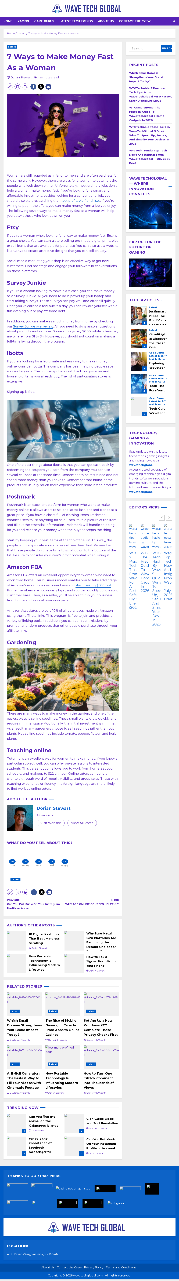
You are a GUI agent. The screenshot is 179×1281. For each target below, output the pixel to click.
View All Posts (82, 823)
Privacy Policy (93, 1267)
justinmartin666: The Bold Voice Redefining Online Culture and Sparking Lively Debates (139, 315)
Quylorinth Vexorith (20, 1040)
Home (7, 21)
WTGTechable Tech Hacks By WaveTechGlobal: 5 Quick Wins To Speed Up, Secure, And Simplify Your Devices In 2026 (149, 135)
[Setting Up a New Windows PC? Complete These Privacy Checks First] (101, 1004)
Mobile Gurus (157, 359)
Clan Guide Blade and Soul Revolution (74, 1123)
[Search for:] (145, 48)
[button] (174, 21)
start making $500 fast (93, 585)
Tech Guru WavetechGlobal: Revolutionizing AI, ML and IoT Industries (139, 406)
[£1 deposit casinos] (43, 1189)
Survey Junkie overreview (33, 326)
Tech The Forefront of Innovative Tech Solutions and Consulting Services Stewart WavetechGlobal (139, 384)
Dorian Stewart (21, 77)
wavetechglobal (141, 492)
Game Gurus (44, 21)
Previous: (33, 904)
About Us (106, 21)
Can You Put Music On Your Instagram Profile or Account (74, 1146)
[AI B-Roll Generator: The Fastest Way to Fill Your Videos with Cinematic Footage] (24, 1057)
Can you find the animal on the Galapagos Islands (16, 1123)
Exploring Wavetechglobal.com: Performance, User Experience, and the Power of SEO (139, 361)
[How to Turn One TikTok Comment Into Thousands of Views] (101, 1057)
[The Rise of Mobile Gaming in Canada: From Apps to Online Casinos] (62, 1004)
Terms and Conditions (121, 1267)
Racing (23, 21)
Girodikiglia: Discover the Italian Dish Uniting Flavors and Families (139, 338)
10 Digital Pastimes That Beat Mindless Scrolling (16, 941)
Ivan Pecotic (37, 1130)
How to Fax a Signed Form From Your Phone (74, 963)
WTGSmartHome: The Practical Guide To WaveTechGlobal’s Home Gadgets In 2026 (145, 572)
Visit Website (50, 823)
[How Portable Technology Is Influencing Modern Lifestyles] (62, 1057)
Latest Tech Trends (76, 21)
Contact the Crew (135, 21)
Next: (92, 902)
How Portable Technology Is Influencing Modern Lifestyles (16, 963)
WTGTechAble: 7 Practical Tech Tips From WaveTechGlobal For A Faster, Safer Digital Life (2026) (133, 580)
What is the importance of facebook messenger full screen (16, 1146)
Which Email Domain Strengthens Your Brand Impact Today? (146, 77)
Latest (12, 46)
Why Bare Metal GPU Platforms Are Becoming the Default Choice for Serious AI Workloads (74, 941)
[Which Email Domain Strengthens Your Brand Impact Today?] (24, 1004)
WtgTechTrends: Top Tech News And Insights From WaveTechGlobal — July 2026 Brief (168, 576)
